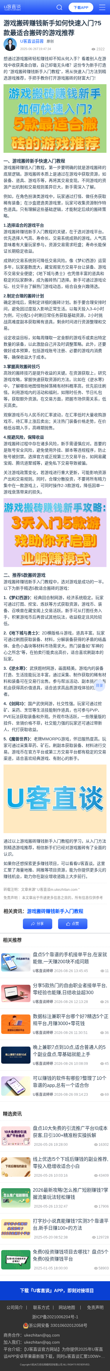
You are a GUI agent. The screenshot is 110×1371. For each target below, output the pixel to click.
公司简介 (15, 1307)
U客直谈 (85, 863)
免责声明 (95, 1307)
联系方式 (41, 1307)
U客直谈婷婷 (43, 971)
